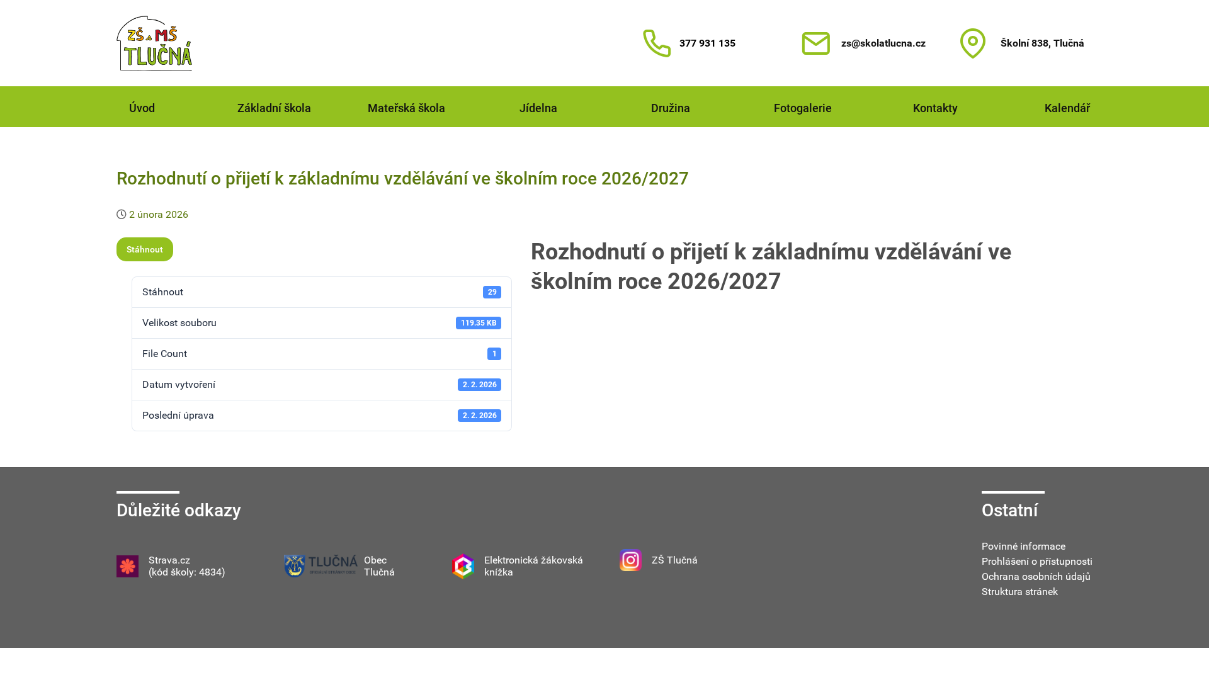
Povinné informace (1023, 546)
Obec (375, 560)
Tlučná (379, 572)
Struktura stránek (1020, 592)
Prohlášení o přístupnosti (1037, 561)
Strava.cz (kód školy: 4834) (187, 566)
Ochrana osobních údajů (1036, 576)
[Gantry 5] (154, 43)
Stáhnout (145, 249)
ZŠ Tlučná (675, 560)
